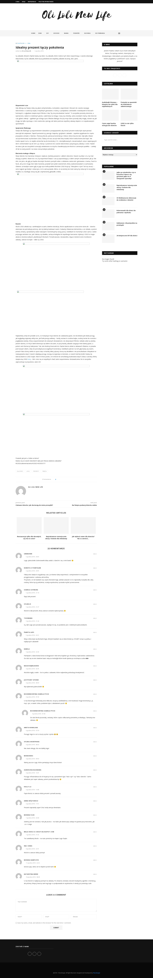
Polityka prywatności (46, 1)
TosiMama (28, 618)
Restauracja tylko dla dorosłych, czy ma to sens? (29, 538)
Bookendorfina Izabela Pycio (36, 694)
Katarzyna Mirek (31, 874)
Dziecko (56, 33)
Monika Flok (29, 815)
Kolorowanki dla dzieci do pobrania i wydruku (126, 211)
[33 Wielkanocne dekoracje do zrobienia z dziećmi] (108, 201)
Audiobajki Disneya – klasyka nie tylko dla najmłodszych (110, 104)
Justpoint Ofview (31, 680)
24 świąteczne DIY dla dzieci (127, 236)
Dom (40, 33)
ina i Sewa (28, 846)
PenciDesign (96, 973)
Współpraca (32, 1)
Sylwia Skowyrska (31, 742)
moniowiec (28, 756)
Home (33, 33)
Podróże (76, 33)
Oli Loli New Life (26, 51)
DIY (47, 33)
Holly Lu (27, 787)
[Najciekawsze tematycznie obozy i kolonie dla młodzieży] (56, 525)
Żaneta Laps (29, 632)
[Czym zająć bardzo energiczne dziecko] (110, 115)
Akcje (23, 1)
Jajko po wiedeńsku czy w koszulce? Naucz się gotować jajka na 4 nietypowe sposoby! (126, 175)
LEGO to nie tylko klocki (127, 124)
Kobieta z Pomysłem (32, 568)
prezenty (36, 471)
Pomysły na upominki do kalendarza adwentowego (129, 104)
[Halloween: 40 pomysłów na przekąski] (108, 226)
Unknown (28, 554)
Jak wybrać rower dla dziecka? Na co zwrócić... (83, 538)
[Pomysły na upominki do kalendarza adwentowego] (129, 94)
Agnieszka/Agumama (32, 770)
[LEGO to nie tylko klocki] (129, 115)
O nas (17, 1)
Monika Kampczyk (31, 860)
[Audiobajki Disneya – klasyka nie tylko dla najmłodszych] (110, 94)
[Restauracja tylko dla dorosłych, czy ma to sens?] (29, 525)
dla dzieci (20, 471)
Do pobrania (100, 33)
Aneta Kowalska (31, 727)
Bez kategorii (20, 43)
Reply (95, 553)
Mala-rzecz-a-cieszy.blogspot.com (39, 832)
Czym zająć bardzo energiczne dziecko (109, 124)
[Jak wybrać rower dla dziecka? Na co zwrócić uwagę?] (83, 525)
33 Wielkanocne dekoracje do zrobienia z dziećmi (126, 199)
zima (28, 43)
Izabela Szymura (31, 590)
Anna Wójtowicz (31, 801)
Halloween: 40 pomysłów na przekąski (127, 224)
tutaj (29, 359)
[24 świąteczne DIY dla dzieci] (108, 239)
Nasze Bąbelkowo (31, 666)
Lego (28, 471)
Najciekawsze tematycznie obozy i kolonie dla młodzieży (56, 538)
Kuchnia (87, 33)
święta (44, 471)
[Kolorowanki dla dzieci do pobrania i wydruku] (108, 213)
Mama (66, 33)
